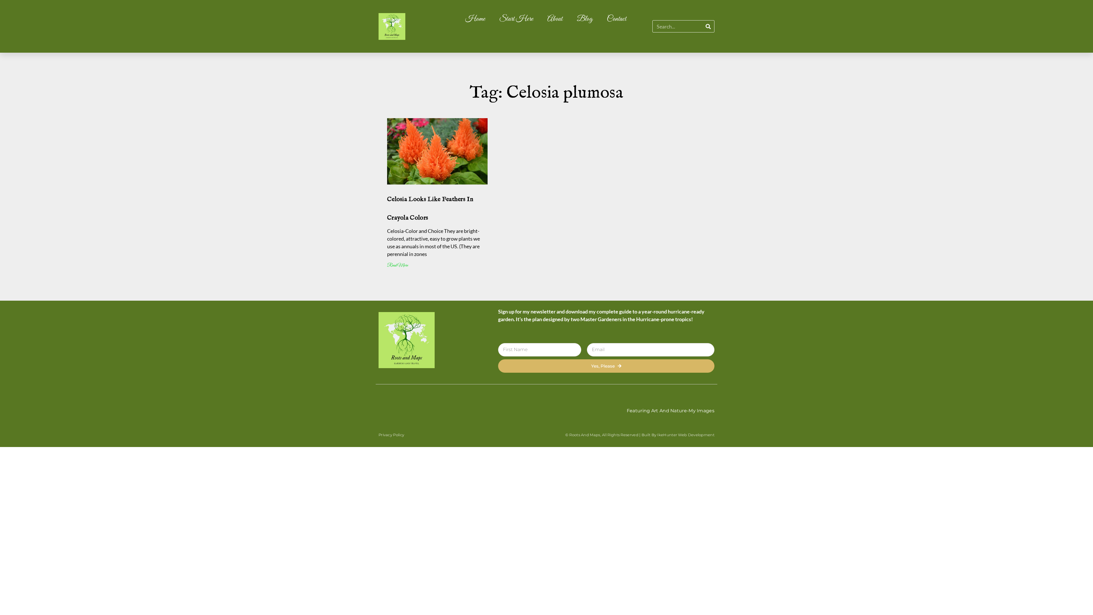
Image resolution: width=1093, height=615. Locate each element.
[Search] (708, 26)
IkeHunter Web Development (685, 434)
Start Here (516, 19)
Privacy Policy (391, 434)
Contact (616, 19)
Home (475, 19)
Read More (397, 265)
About (555, 19)
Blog (585, 19)
